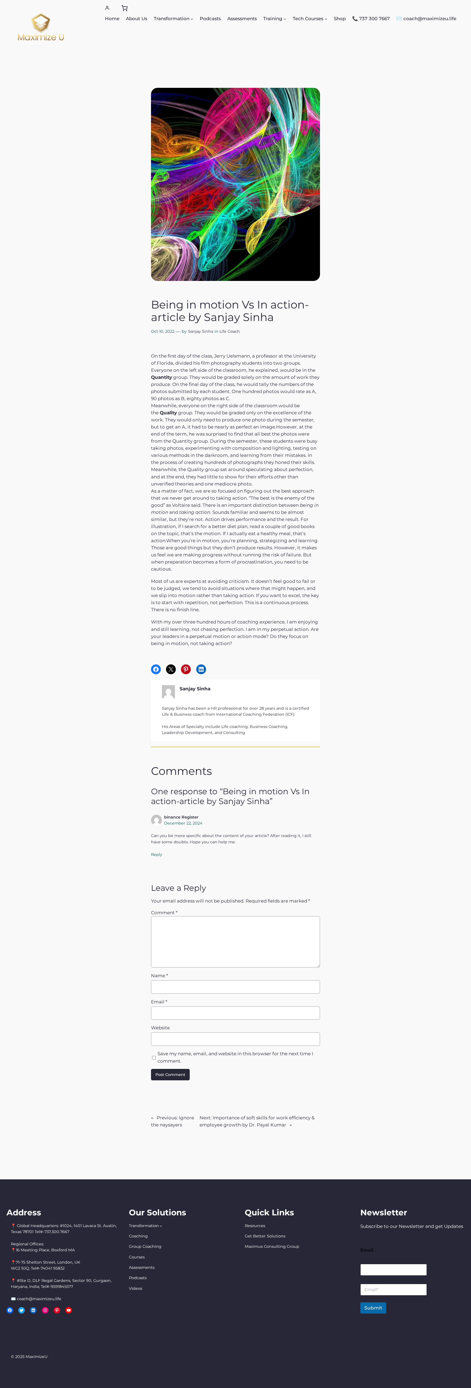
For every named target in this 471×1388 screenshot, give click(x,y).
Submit (373, 1308)
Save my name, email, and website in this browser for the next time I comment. (235, 1057)
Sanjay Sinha (200, 331)
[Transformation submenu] (192, 18)
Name (159, 975)
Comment (164, 912)
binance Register (181, 817)
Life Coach (229, 331)
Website (160, 1027)
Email (159, 1002)
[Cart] (124, 8)
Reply (156, 854)
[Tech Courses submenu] (326, 18)
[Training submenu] (284, 18)
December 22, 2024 (183, 823)
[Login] (107, 8)
